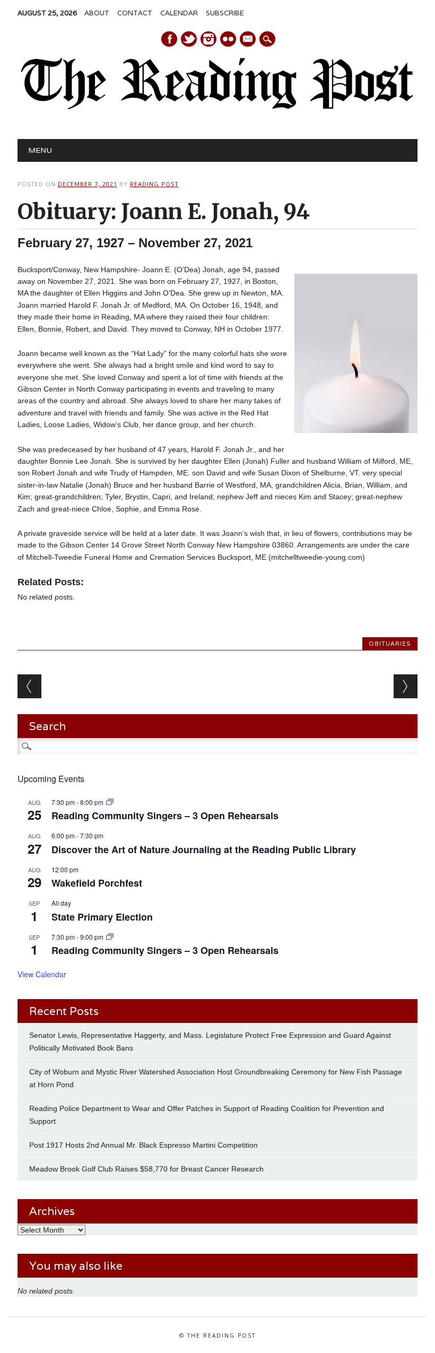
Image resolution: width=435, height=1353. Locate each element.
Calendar (179, 13)
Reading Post (154, 184)
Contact (134, 13)
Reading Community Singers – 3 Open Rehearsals (165, 815)
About (96, 13)
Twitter (189, 39)
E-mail (248, 40)
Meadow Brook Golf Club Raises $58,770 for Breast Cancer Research (146, 1169)
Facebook (169, 39)
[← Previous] (29, 686)
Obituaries (390, 643)
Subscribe (225, 13)
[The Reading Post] (217, 107)
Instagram (208, 39)
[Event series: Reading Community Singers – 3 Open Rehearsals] (110, 801)
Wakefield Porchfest (96, 883)
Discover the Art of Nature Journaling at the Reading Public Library (203, 849)
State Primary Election (102, 917)
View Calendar (42, 974)
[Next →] (405, 686)
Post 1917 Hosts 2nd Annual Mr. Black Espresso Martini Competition (143, 1145)
